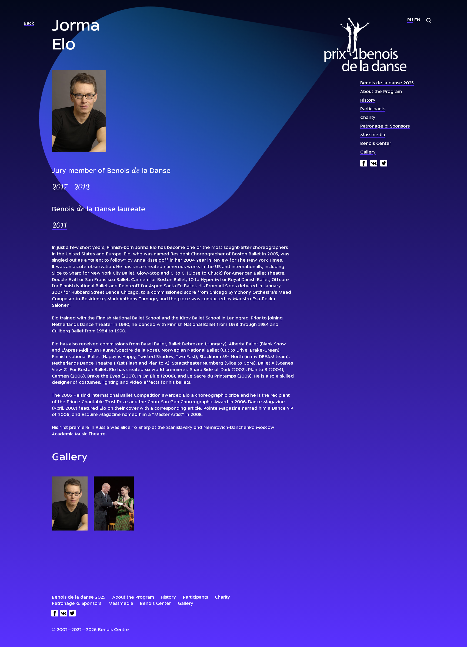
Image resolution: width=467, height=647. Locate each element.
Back (29, 23)
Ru (410, 20)
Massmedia (372, 135)
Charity (367, 117)
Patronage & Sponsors (385, 126)
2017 (59, 187)
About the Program (381, 91)
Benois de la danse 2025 (387, 83)
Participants (372, 109)
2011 (59, 226)
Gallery (368, 152)
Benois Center (375, 143)
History (367, 100)
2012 (82, 187)
